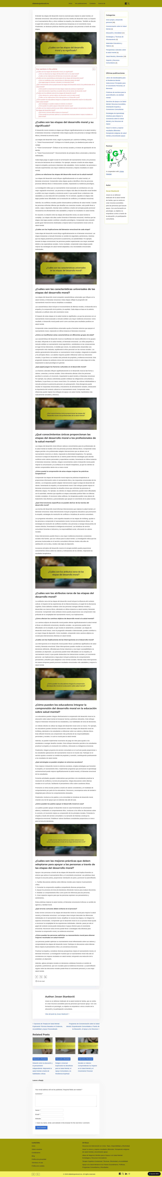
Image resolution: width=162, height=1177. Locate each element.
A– (38, 1174)
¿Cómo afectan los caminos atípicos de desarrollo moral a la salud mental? (59, 95)
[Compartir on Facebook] (126, 4)
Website (38, 1119)
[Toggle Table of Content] (93, 69)
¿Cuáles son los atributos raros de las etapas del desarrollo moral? (56, 93)
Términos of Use (37, 1163)
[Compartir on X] (123, 1174)
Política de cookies (38, 1166)
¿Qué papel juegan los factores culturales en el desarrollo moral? (56, 82)
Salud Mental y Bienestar (114, 56)
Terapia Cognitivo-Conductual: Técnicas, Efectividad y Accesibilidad (105, 1161)
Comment (39, 1094)
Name (37, 1110)
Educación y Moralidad (40, 1059)
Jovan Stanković (112, 191)
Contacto (93, 3)
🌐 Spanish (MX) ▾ (154, 1173)
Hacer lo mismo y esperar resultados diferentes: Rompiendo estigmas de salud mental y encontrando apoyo (105, 1151)
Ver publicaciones (81, 3)
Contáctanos (36, 1152)
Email (37, 1114)
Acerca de (101, 3)
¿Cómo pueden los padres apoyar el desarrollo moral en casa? (55, 106)
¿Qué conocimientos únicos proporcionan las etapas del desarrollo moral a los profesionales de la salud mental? (65, 86)
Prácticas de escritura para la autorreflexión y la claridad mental (116, 94)
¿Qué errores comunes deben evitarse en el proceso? (53, 112)
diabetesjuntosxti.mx (40, 3)
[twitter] (41, 976)
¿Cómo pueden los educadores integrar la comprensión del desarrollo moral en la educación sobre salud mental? (64, 101)
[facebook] (36, 976)
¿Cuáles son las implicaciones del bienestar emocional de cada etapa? (57, 76)
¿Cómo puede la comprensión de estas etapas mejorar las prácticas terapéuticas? (61, 89)
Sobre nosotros (37, 1149)
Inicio (70, 3)
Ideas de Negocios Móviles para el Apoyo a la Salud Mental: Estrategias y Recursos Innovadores (102, 1156)
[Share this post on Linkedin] (45, 976)
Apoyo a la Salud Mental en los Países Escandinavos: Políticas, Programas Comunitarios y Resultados (103, 1166)
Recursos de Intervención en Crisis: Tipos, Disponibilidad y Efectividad (106, 1146)
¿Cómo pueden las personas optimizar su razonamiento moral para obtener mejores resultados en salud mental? (65, 115)
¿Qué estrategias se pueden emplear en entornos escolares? (55, 104)
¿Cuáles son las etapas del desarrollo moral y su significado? (54, 71)
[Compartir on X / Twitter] (129, 4)
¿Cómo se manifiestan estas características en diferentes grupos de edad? (59, 80)
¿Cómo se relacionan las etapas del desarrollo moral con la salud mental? (58, 74)
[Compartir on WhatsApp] (129, 1174)
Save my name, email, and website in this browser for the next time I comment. (63, 1123)
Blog (33, 1156)
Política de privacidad (39, 1159)
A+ (33, 1174)
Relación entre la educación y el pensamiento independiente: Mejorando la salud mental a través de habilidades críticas (42, 1068)
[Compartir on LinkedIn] (126, 1174)
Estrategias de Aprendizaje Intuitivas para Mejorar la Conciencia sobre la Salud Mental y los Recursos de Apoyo (115, 118)
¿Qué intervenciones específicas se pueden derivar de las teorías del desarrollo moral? (62, 91)
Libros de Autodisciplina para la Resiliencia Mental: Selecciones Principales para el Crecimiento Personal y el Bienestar (116, 83)
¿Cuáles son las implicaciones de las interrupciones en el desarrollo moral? (59, 97)
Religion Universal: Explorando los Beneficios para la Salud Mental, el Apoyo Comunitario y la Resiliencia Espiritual (64, 1068)
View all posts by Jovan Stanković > (57, 1014)
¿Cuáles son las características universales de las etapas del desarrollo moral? (60, 78)
